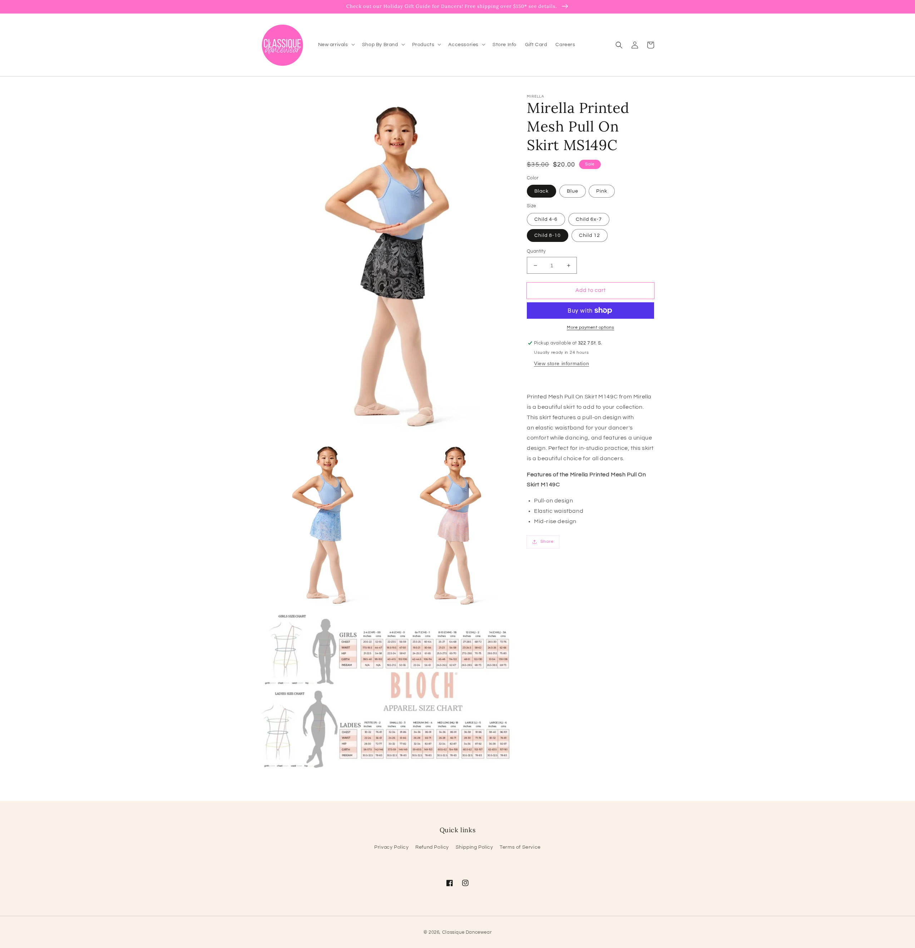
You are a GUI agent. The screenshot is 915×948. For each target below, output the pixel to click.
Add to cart (590, 290)
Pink (601, 191)
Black (541, 191)
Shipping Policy (474, 847)
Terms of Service (520, 847)
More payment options (590, 327)
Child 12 (589, 235)
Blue (572, 191)
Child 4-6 (546, 219)
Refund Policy (432, 847)
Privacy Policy (391, 847)
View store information (561, 363)
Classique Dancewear (466, 932)
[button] (619, 45)
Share (547, 541)
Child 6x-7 (589, 219)
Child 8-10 (547, 235)
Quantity (536, 251)
